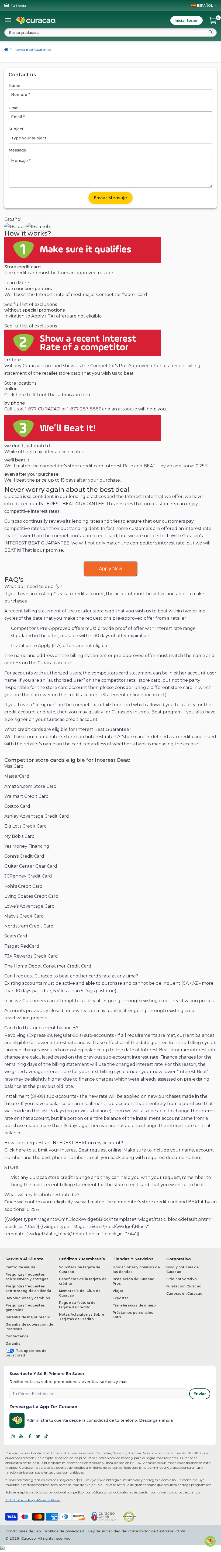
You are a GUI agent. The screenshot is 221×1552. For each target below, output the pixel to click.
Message (17, 150)
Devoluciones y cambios (27, 1298)
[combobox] (110, 32)
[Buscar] (210, 32)
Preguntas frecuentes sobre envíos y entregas (27, 1276)
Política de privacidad (64, 1531)
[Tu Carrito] (213, 20)
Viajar (118, 1291)
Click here (15, 394)
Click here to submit (26, 1150)
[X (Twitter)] (38, 1436)
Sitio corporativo (181, 1279)
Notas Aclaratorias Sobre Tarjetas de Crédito (81, 1316)
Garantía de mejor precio (27, 1317)
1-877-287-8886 (84, 409)
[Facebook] (29, 1436)
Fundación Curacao (184, 1286)
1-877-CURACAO (42, 409)
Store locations (20, 383)
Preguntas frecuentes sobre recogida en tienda (28, 1288)
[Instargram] (12, 1436)
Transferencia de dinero (134, 1305)
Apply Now (110, 568)
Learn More (16, 282)
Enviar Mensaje (110, 197)
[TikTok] (46, 1436)
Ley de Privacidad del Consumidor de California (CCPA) (137, 1531)
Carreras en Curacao (184, 1293)
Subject (16, 129)
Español (13, 219)
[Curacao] (36, 20)
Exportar (120, 1298)
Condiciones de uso (23, 1531)
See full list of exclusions (30, 304)
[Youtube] (21, 1436)
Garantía (13, 1343)
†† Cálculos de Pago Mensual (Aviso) (33, 1500)
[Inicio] (6, 49)
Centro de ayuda (20, 1267)
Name (14, 85)
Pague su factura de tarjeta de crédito (77, 1305)
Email (14, 108)
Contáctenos (17, 1336)
